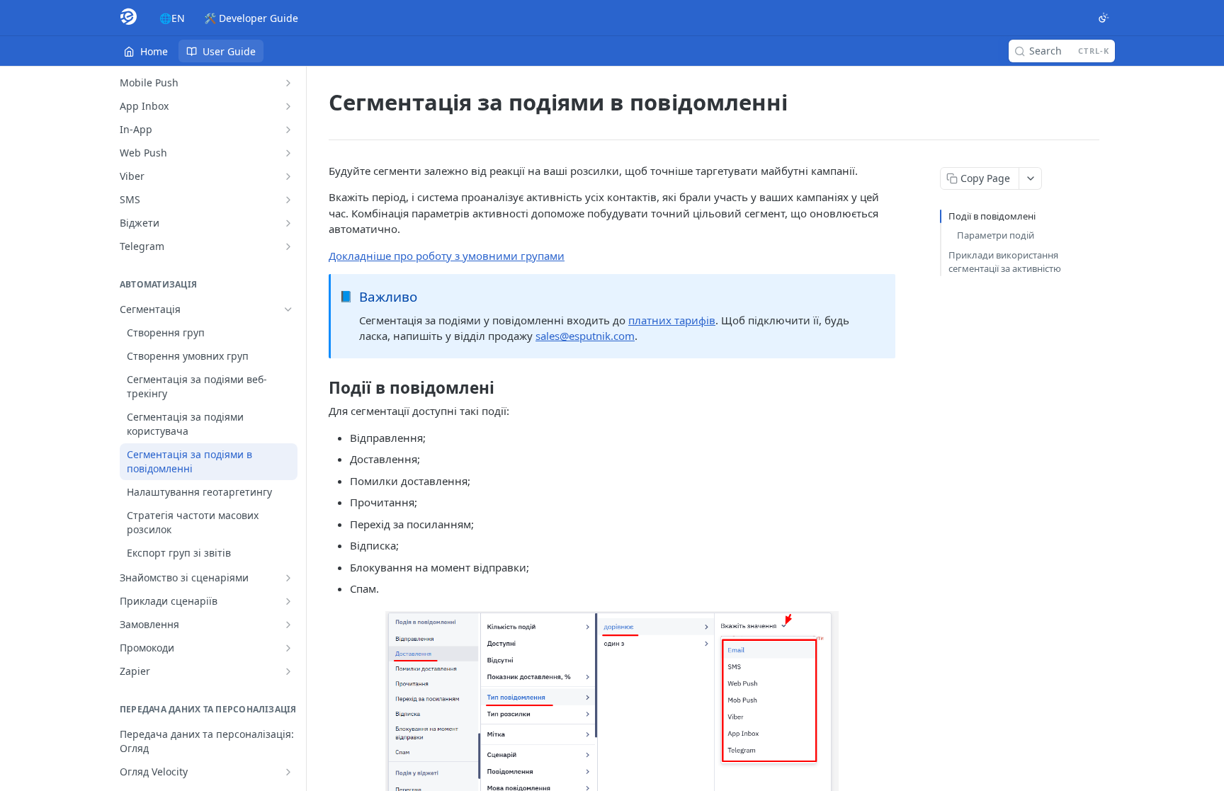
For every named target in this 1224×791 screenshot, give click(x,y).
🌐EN (172, 18)
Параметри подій (995, 235)
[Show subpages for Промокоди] (288, 648)
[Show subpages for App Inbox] (288, 106)
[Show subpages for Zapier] (288, 671)
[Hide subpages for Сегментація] (288, 309)
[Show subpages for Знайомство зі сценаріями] (288, 578)
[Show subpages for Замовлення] (288, 624)
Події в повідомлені (992, 216)
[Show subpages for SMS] (288, 199)
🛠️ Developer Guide (251, 18)
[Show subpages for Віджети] (288, 223)
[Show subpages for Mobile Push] (288, 83)
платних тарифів (671, 320)
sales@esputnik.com (585, 336)
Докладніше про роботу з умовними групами (447, 256)
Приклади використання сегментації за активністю (1004, 262)
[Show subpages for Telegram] (288, 246)
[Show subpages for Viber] (288, 176)
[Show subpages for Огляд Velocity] (288, 772)
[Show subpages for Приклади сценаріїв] (288, 601)
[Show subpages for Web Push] (288, 153)
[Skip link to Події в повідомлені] (319, 388)
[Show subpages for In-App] (288, 129)
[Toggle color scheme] (1103, 17)
